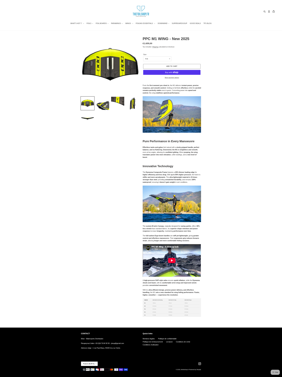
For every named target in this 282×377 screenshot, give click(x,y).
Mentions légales (149, 339)
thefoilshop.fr (185, 369)
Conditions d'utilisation (151, 345)
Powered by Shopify (195, 369)
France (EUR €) (89, 364)
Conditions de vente (183, 342)
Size (144, 54)
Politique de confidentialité (167, 339)
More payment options (172, 77)
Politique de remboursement (153, 342)
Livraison (169, 342)
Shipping (155, 47)
